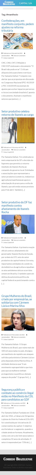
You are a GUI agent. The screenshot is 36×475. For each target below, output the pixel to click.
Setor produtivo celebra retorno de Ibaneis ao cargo (17, 113)
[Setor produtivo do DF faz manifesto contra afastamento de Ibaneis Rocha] (18, 224)
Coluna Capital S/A (8, 58)
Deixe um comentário (19, 55)
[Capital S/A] (26, 3)
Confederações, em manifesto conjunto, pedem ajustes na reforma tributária (17, 25)
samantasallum (5, 55)
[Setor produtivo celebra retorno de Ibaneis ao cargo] (18, 130)
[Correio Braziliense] (9, 3)
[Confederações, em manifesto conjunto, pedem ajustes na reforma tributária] (18, 41)
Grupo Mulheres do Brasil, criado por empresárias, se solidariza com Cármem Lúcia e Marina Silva (16, 300)
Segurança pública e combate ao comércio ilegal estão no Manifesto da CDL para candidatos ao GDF (17, 394)
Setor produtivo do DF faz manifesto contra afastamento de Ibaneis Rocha (16, 207)
